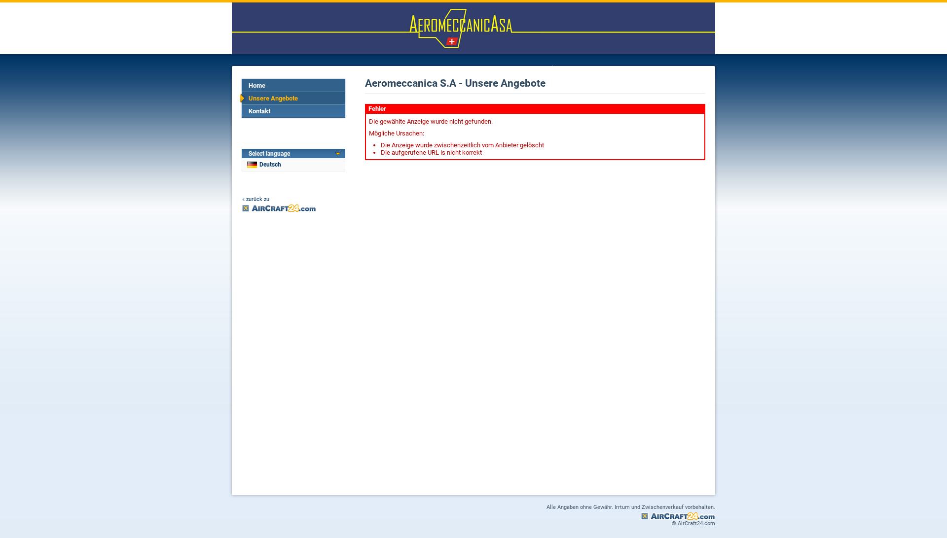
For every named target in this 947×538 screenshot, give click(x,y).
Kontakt (259, 111)
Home (257, 85)
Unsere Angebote (273, 98)
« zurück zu (255, 199)
